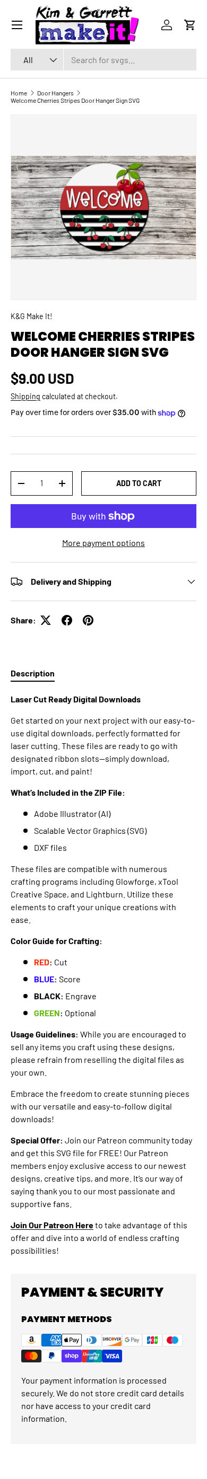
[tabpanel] (103, 975)
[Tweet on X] (45, 620)
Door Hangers (55, 92)
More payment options (103, 543)
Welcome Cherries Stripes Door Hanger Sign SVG (75, 100)
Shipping (25, 396)
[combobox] (103, 60)
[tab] (33, 673)
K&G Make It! (31, 316)
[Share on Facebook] (66, 620)
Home (19, 92)
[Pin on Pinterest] (88, 620)
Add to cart (138, 483)
